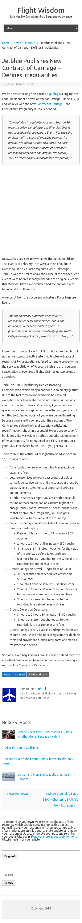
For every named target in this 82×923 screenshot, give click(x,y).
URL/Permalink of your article (21, 839)
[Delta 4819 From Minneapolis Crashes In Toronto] (8, 783)
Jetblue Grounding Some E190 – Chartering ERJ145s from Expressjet (60, 799)
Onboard (29, 43)
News (17, 43)
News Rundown (16, 793)
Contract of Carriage (49, 104)
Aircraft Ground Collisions (22, 747)
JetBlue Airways (38, 674)
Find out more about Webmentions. (55, 836)
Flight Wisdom (41, 10)
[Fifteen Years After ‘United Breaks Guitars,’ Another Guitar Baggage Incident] (8, 740)
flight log (52, 94)
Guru (11, 84)
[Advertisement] (41, 212)
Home (6, 43)
